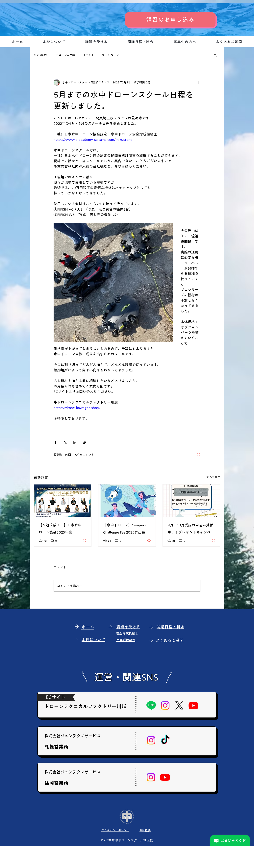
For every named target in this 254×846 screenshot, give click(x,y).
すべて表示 (213, 477)
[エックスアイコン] (179, 705)
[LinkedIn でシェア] (75, 442)
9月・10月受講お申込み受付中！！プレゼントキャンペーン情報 (190, 529)
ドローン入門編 (65, 55)
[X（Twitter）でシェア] (65, 442)
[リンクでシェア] (85, 442)
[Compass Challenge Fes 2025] (127, 500)
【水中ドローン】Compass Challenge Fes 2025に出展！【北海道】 (126, 529)
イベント (88, 55)
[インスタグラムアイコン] (165, 705)
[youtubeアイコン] (193, 705)
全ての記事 (41, 55)
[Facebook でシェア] (55, 442)
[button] (215, 55)
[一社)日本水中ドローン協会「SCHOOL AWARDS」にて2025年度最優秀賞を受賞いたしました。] (62, 500)
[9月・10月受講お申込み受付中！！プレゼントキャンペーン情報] (191, 500)
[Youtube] (165, 777)
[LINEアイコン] (151, 705)
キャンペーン (110, 55)
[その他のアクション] (198, 82)
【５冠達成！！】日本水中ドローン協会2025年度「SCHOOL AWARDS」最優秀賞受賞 (62, 529)
